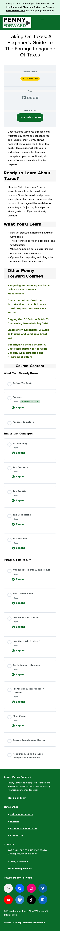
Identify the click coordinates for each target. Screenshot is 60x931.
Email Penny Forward (20, 869)
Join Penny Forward (21, 814)
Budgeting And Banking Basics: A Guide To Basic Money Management (29, 289)
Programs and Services (23, 828)
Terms (7, 923)
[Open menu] (44, 22)
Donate (14, 821)
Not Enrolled (30, 78)
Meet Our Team (17, 798)
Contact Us (16, 835)
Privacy (17, 923)
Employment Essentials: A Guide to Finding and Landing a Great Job (28, 334)
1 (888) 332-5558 (18, 862)
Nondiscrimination (34, 923)
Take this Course (30, 117)
